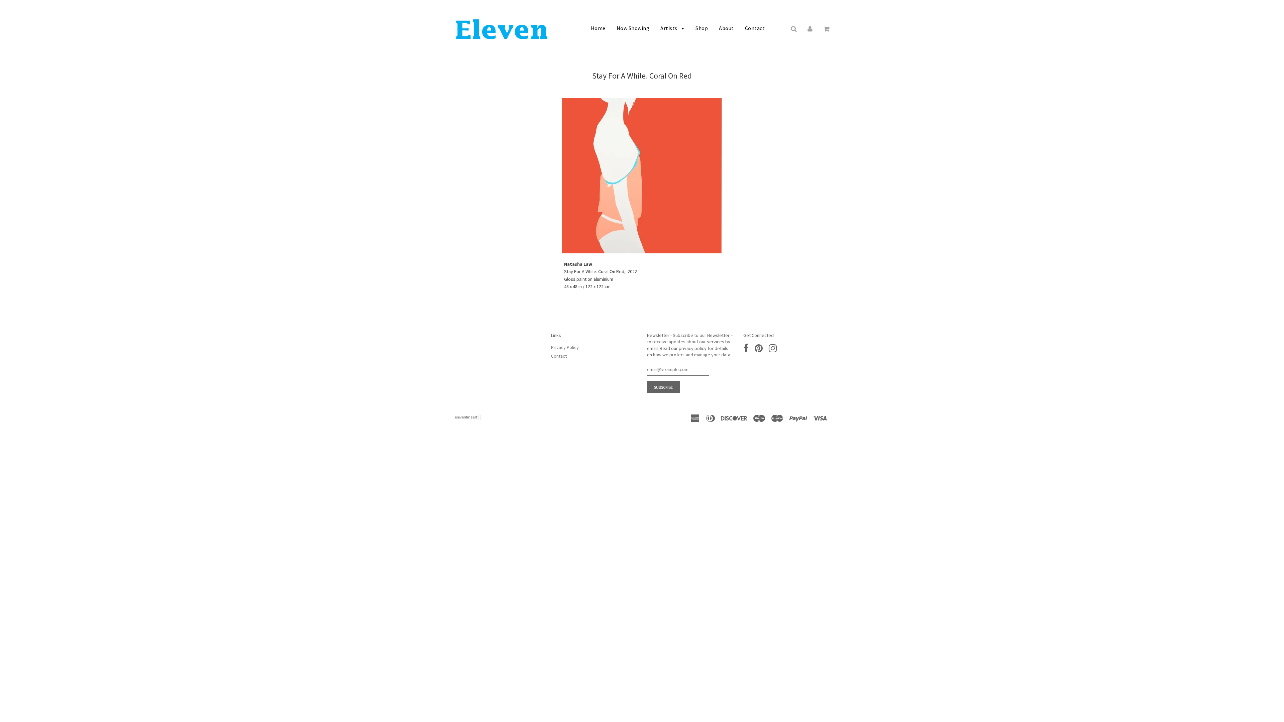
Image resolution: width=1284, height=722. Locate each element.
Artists (669, 28)
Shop (702, 28)
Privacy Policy (565, 347)
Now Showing (633, 28)
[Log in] (810, 28)
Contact (755, 28)
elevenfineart (466, 416)
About (726, 28)
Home (598, 28)
